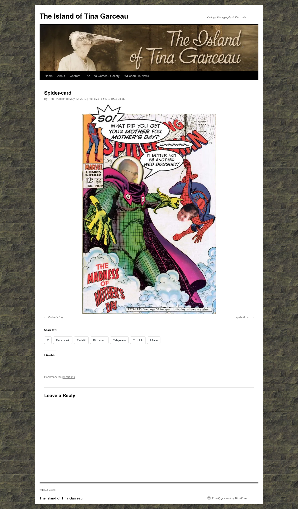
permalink (68, 377)
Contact (75, 75)
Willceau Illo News (136, 75)
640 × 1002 (110, 98)
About (61, 75)
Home (49, 75)
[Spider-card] (149, 208)
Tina (51, 98)
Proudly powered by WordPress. (230, 498)
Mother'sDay (56, 317)
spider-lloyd (243, 317)
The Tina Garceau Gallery (102, 75)
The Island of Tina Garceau (84, 16)
